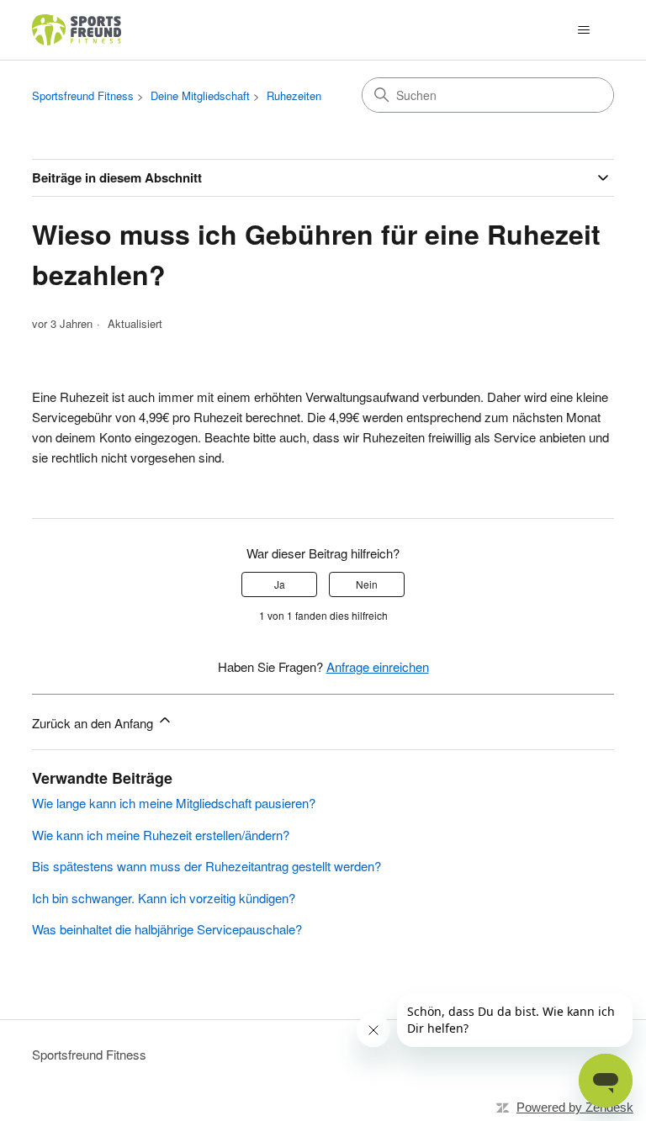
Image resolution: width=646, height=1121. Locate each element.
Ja (279, 584)
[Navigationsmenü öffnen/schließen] (584, 30)
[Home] (78, 29)
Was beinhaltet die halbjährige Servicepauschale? (167, 929)
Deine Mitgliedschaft (200, 95)
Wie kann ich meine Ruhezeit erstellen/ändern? (160, 834)
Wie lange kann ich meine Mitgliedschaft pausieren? (173, 803)
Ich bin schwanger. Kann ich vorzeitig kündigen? (163, 898)
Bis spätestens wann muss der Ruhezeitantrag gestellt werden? (206, 866)
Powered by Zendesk (574, 1107)
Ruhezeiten (294, 95)
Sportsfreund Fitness (83, 95)
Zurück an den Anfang (94, 723)
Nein (367, 584)
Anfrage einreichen (377, 666)
